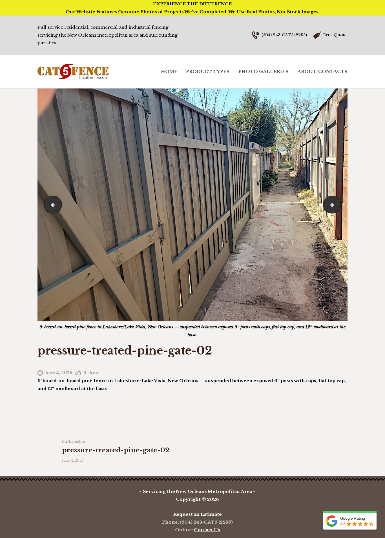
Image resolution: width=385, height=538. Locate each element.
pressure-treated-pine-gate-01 (339, 204)
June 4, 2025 (58, 373)
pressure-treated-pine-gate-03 (50, 204)
